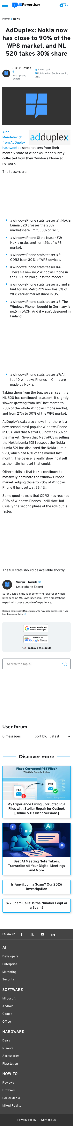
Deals (6, 1041)
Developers (10, 956)
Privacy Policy (26, 1120)
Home (6, 19)
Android (7, 1006)
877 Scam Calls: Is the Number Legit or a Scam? (36, 905)
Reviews (8, 1083)
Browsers (9, 1090)
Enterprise (9, 964)
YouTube (42, 934)
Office (6, 1022)
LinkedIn (53, 934)
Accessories (10, 1056)
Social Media (11, 1098)
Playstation (10, 1064)
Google (7, 1014)
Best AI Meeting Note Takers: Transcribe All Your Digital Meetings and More (36, 866)
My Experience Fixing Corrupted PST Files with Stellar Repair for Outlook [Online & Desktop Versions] (36, 809)
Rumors (7, 1048)
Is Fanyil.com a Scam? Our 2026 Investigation (36, 886)
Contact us (48, 1120)
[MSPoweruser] (26, 5)
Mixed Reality (11, 1106)
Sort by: (41, 736)
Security (8, 980)
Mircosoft (9, 999)
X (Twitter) (32, 934)
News (16, 19)
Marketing (9, 972)
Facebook (21, 934)
